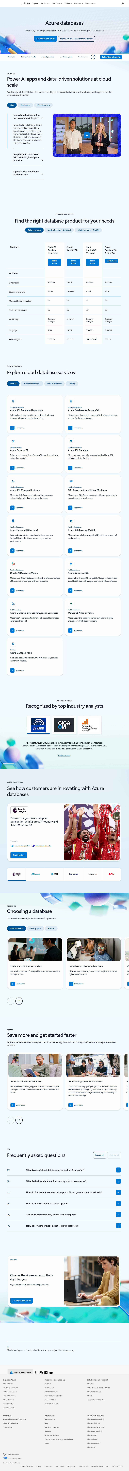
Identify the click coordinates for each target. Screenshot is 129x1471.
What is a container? (93, 1443)
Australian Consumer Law (99, 1466)
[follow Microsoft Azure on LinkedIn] (45, 1372)
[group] (64, 832)
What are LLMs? (92, 1439)
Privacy (38, 1466)
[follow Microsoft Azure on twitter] (36, 1372)
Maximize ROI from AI (52, 1403)
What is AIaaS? (91, 1435)
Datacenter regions (9, 1395)
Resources (89, 3)
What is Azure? (8, 1383)
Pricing (67, 3)
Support (89, 1395)
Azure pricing (49, 1387)
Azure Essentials (8, 1403)
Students (48, 1431)
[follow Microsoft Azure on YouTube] (51, 1372)
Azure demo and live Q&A (95, 1399)
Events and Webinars (52, 1435)
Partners (77, 3)
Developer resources (52, 1427)
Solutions (56, 3)
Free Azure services (51, 1391)
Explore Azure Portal (22, 1372)
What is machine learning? (95, 1427)
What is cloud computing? (95, 1419)
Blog (46, 1423)
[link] (11, 58)
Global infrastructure (10, 1391)
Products (44, 3)
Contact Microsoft (27, 1466)
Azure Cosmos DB (22, 846)
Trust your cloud (8, 1399)
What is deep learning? (94, 1431)
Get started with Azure (10, 1387)
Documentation (50, 1419)
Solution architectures (94, 1391)
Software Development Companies (14, 1419)
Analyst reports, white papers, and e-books (59, 1439)
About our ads (83, 1466)
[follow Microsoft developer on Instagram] (41, 1372)
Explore (35, 3)
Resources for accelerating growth (98, 1387)
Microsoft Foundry (44, 846)
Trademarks (60, 1466)
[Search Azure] (122, 3)
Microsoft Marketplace (10, 1423)
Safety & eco (71, 1466)
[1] (8, 1346)
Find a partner (7, 1427)
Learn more (68, 1350)
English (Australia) (13, 1454)
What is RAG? (91, 1447)
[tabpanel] (64, 153)
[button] (87, 135)
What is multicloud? (93, 1423)
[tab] (12, 105)
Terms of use (48, 1466)
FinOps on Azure (50, 1399)
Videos (47, 1443)
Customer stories (8, 1407)
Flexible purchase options (53, 1395)
